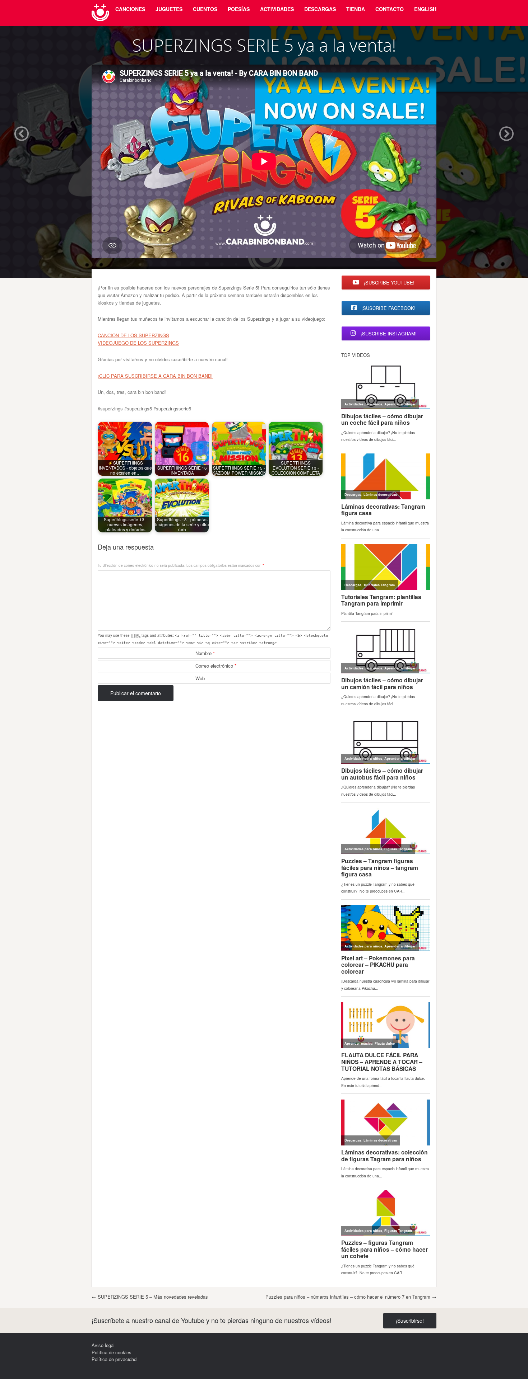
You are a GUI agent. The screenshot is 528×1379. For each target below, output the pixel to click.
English (425, 9)
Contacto (389, 9)
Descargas (320, 9)
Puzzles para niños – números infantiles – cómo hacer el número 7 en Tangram (350, 1296)
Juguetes (169, 9)
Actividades (277, 9)
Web (200, 678)
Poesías (239, 9)
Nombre (205, 653)
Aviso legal (103, 1345)
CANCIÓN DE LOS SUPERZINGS (133, 335)
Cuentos (205, 9)
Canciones (130, 9)
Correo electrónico (215, 665)
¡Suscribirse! (410, 1320)
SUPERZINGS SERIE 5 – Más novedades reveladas (150, 1296)
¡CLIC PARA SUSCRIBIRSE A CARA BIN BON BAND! (155, 375)
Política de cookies (111, 1352)
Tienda (355, 9)
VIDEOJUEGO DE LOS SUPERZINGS (138, 342)
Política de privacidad (114, 1359)
